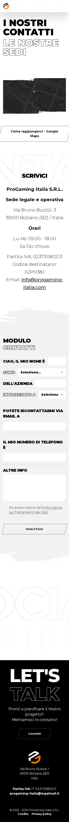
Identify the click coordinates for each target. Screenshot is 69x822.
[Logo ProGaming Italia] (6, 6)
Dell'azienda (17, 383)
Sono (9, 372)
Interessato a (19, 394)
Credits (23, 814)
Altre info (15, 470)
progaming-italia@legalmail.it (34, 793)
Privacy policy (41, 814)
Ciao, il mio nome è (24, 361)
